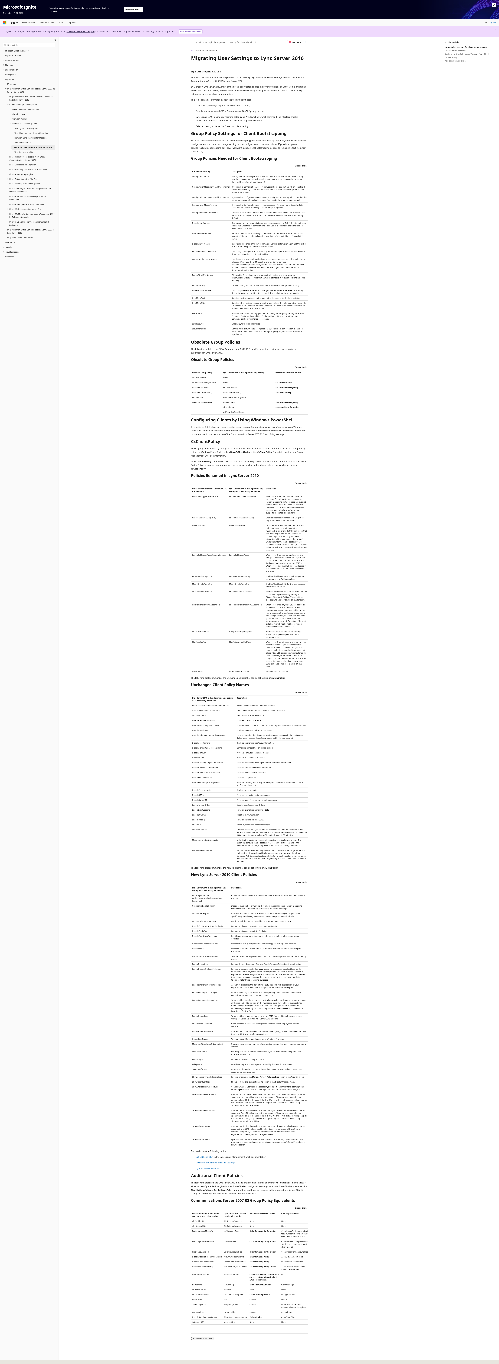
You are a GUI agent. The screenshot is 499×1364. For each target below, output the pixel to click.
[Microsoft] (4, 22)
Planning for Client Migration (241, 42)
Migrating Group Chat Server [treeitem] (20, 237)
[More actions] (305, 42)
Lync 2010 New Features (208, 1168)
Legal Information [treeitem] (13, 55)
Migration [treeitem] (11, 84)
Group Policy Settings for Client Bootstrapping (466, 47)
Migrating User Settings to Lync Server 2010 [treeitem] (33, 147)
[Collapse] (55, 40)
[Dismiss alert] (494, 5)
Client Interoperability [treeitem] (23, 152)
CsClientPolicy (451, 57)
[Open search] (486, 22)
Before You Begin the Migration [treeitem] (25, 109)
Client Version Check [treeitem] (22, 142)
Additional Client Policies (456, 61)
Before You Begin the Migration (211, 42)
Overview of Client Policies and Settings (215, 1162)
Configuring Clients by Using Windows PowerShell (467, 54)
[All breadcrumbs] (193, 42)
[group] (249, 1268)
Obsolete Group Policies (455, 50)
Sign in (493, 22)
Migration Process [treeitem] (19, 114)
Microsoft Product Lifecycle (80, 31)
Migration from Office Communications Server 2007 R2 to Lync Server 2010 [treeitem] (31, 98)
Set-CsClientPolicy (204, 1157)
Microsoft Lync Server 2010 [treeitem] (17, 51)
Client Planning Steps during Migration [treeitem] (31, 133)
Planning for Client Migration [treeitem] (26, 128)
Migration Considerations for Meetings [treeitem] (30, 138)
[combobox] (29, 45)
